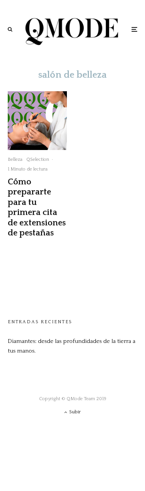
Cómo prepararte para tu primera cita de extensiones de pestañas (37, 207)
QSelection (37, 159)
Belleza (15, 159)
